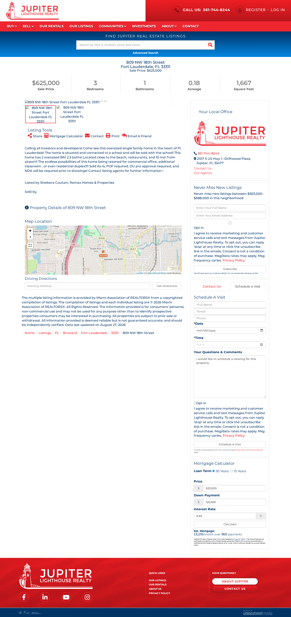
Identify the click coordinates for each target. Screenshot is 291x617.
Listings (45, 333)
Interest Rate (205, 509)
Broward (70, 333)
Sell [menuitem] (27, 26)
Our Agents (203, 173)
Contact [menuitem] (191, 26)
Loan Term (202, 471)
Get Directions (167, 286)
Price (198, 481)
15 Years (239, 471)
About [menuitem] (168, 26)
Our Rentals (157, 584)
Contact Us (203, 168)
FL (57, 333)
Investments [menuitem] (144, 26)
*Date (198, 324)
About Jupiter (235, 581)
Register (256, 10)
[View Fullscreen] (30, 245)
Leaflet (140, 273)
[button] (210, 45)
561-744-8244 (216, 10)
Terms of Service (256, 450)
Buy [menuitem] (10, 26)
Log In (278, 10)
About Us (155, 588)
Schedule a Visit (248, 286)
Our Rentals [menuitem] (52, 26)
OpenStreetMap (157, 273)
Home (30, 333)
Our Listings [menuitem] (81, 26)
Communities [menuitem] (111, 26)
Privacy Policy (233, 260)
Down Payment (207, 495)
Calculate (229, 524)
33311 (115, 333)
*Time (199, 338)
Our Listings (157, 580)
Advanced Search (145, 53)
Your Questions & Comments (218, 352)
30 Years (222, 471)
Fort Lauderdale (94, 333)
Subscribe (230, 269)
